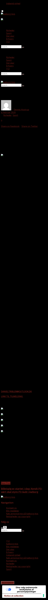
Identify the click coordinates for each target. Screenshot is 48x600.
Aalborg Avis (12, 543)
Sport (9, 33)
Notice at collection (13, 595)
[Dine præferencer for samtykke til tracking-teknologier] (43, 595)
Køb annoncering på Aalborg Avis (22, 513)
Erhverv (10, 38)
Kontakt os (11, 508)
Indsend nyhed (13, 3)
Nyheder (10, 30)
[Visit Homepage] (8, 14)
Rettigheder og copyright (18, 516)
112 (8, 41)
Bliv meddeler (12, 510)
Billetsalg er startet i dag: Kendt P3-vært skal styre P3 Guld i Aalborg (21, 490)
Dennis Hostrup (21, 109)
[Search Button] (23, 47)
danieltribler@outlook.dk (16, 391)
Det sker (10, 36)
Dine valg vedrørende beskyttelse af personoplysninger (26, 589)
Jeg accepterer (7, 583)
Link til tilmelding (12, 396)
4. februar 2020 (8, 112)
